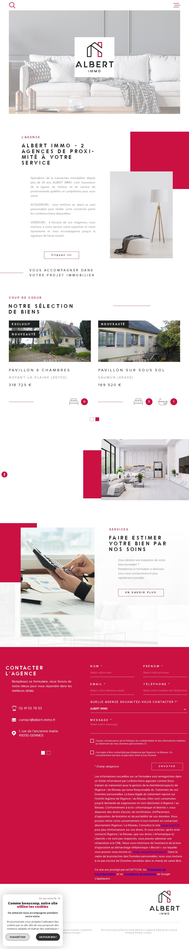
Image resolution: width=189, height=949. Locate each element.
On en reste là (47, 898)
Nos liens (170, 930)
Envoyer (167, 766)
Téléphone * (156, 684)
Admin (159, 930)
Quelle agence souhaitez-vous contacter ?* (134, 702)
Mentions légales (144, 930)
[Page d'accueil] (164, 917)
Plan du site (126, 930)
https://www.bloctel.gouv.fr (150, 852)
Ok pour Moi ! (48, 937)
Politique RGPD (133, 932)
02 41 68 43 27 (30, 708)
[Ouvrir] (12, 5)
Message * (101, 720)
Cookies (147, 933)
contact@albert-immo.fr (37, 720)
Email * (98, 684)
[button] (92, 419)
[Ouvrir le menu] (176, 5)
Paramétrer (17, 937)
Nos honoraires (109, 930)
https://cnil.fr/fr (170, 825)
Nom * (96, 666)
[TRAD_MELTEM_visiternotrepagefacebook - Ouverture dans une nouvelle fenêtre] (4, 474)
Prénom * (153, 666)
